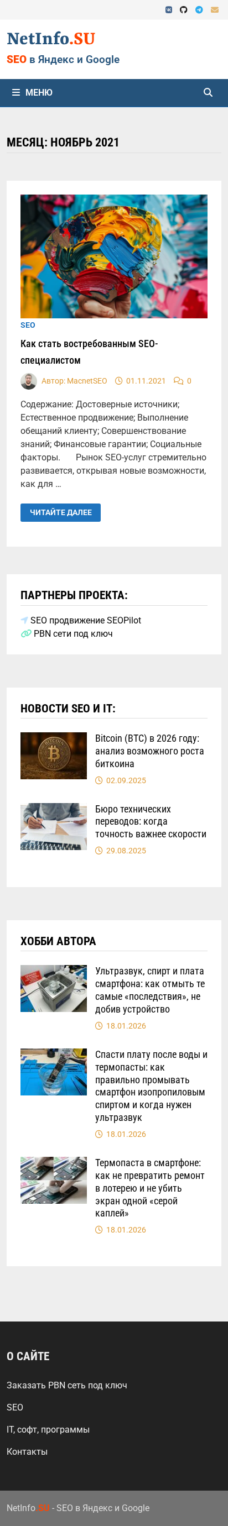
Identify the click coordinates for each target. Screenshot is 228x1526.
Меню (39, 92)
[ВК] (170, 9)
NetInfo (51, 40)
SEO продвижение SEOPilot (84, 620)
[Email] (214, 9)
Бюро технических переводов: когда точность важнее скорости (150, 821)
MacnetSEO (87, 380)
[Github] (185, 9)
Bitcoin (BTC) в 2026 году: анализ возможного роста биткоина (149, 750)
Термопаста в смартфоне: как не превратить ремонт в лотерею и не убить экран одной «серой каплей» (150, 1188)
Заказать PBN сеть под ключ (67, 1385)
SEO (27, 325)
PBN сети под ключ (72, 633)
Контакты (27, 1451)
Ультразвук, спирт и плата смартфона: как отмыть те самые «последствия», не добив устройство (150, 990)
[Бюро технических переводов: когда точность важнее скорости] (53, 809)
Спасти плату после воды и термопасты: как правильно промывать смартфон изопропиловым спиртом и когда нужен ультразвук (151, 1085)
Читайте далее (65, 513)
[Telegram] (200, 9)
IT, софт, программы (48, 1429)
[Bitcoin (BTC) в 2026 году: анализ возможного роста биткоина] (53, 738)
